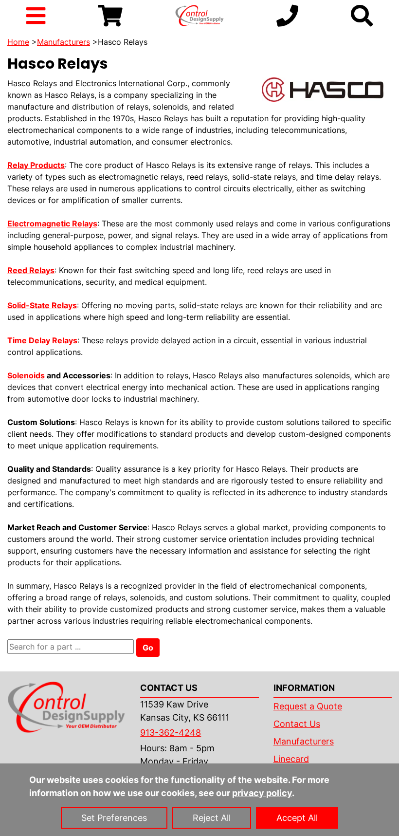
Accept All (297, 818)
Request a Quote (307, 706)
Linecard (291, 759)
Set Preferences (114, 818)
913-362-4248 (170, 732)
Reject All (212, 818)
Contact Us (296, 724)
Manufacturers (63, 42)
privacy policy (262, 793)
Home (18, 42)
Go (148, 647)
